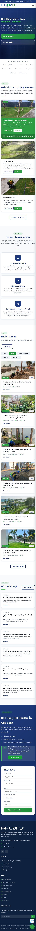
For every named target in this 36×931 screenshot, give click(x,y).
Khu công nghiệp (23, 353)
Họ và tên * (7, 774)
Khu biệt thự (16, 357)
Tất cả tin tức (28, 587)
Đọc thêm (5, 605)
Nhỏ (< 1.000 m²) (6, 879)
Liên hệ (10, 928)
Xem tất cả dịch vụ (18, 217)
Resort (12, 353)
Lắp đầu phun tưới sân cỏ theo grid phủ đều (16, 634)
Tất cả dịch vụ (5, 870)
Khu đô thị (5, 357)
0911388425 (6, 843)
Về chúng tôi (9, 36)
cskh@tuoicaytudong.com (21, 1)
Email (6, 788)
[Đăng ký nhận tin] (33, 916)
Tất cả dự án (5, 900)
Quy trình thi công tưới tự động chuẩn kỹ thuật (17, 688)
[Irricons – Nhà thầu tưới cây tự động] (15, 4)
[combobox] (18, 798)
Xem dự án (6, 389)
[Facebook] (28, 1)
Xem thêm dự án (18, 566)
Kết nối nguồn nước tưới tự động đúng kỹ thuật (17, 651)
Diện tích (7, 801)
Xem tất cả (7, 346)
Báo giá (19, 130)
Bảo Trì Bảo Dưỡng (9, 198)
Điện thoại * (7, 780)
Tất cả (4, 353)
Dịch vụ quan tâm (9, 794)
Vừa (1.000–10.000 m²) (8, 882)
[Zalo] (31, 1)
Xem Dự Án (9, 42)
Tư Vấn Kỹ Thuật (8, 161)
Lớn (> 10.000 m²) (7, 885)
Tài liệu (15, 928)
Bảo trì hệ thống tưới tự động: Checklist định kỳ (18, 597)
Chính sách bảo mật (24, 928)
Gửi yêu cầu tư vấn (14, 810)
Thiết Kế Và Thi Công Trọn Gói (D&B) (15, 120)
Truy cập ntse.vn (14, 757)
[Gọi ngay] (32, 926)
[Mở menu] (33, 5)
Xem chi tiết (9, 130)
